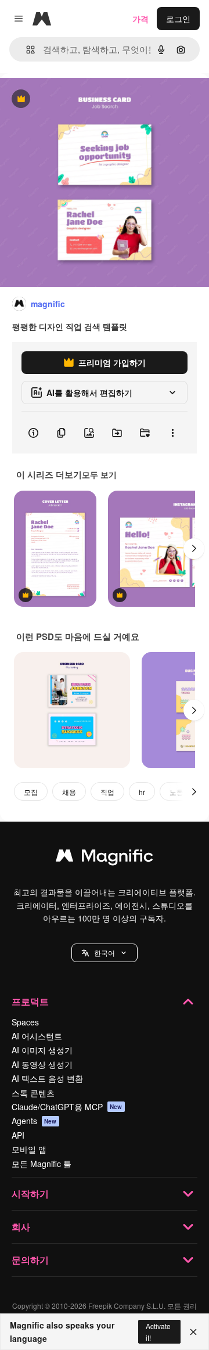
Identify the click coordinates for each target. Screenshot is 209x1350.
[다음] (193, 549)
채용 (69, 792)
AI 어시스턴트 (37, 1036)
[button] (104, 953)
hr (142, 792)
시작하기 (30, 1193)
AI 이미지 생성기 (42, 1050)
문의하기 (30, 1259)
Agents (34, 1120)
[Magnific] (104, 858)
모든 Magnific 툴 (41, 1163)
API (18, 1135)
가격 (140, 18)
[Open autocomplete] (26, 49)
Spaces (25, 1022)
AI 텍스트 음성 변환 (47, 1078)
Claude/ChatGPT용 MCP (67, 1107)
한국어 (104, 952)
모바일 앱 (29, 1149)
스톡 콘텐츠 (33, 1093)
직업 (107, 792)
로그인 (178, 18)
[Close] (193, 1332)
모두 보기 (99, 474)
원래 (66, 99)
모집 (31, 792)
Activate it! (158, 1331)
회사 (21, 1226)
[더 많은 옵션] (172, 432)
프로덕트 (30, 1001)
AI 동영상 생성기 (42, 1064)
